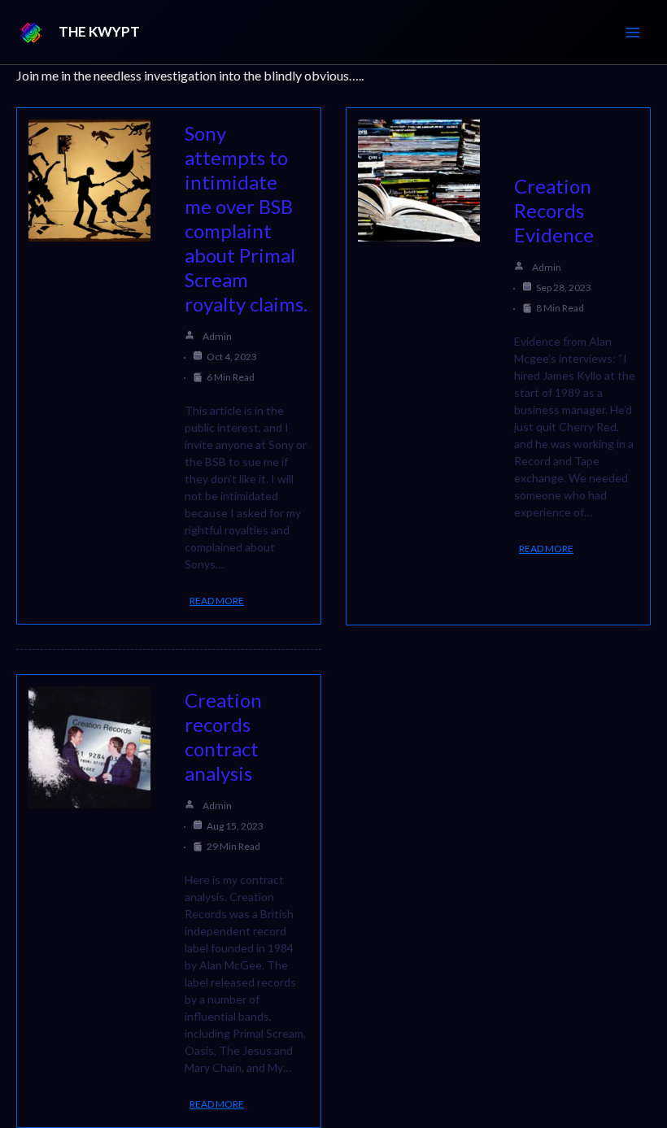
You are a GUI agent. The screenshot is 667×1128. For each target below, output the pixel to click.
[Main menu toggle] (633, 32)
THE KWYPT (99, 31)
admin (217, 336)
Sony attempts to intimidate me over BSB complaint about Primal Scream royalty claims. (246, 218)
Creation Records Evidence (554, 210)
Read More (217, 600)
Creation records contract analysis (223, 736)
